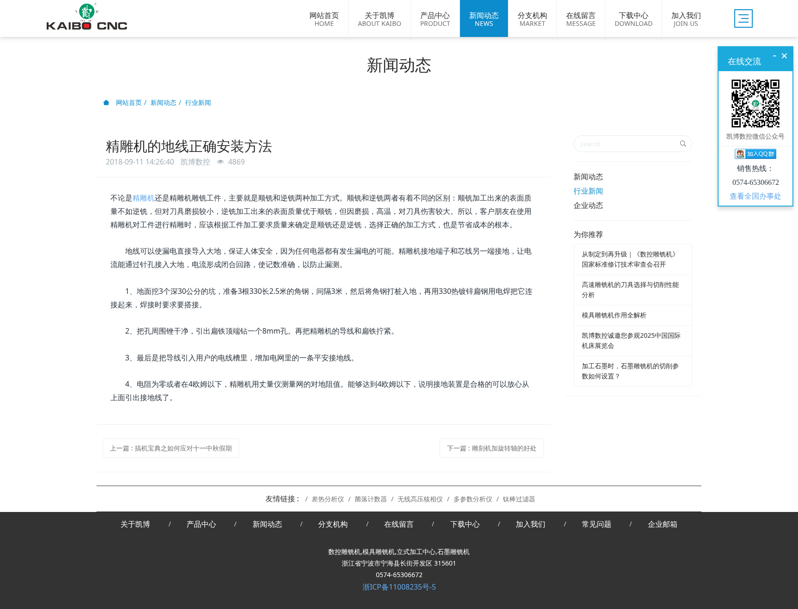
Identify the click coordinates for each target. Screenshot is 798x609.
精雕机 (144, 198)
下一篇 (492, 448)
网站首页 (128, 102)
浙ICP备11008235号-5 (399, 587)
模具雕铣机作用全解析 (614, 315)
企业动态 (588, 205)
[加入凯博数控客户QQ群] (755, 155)
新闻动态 (163, 102)
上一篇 (171, 448)
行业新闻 (198, 102)
